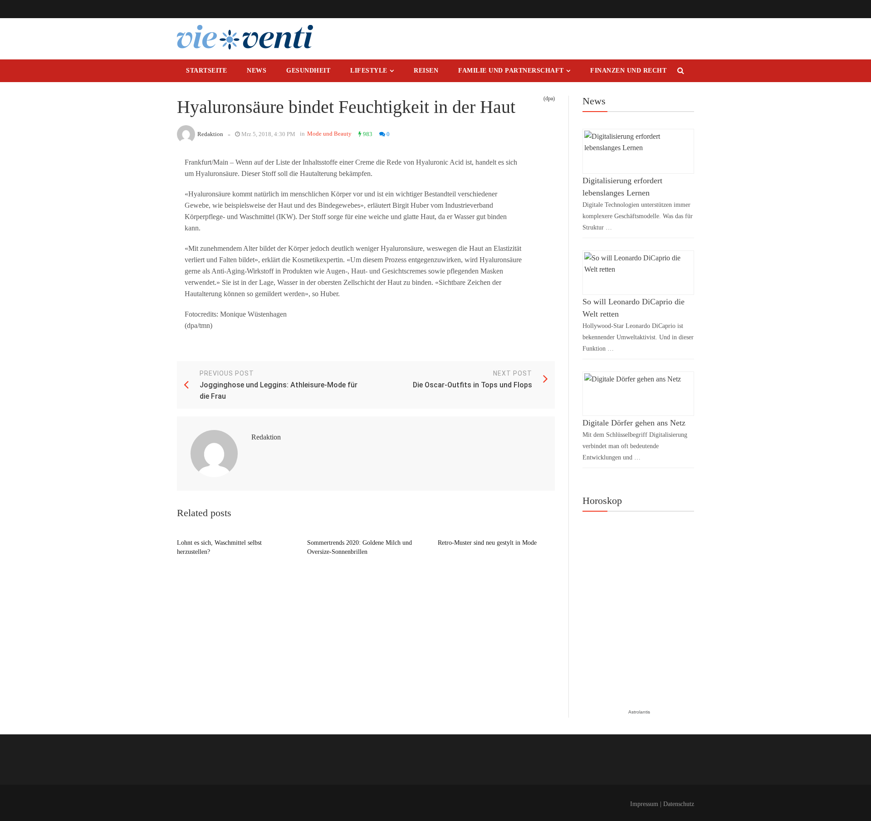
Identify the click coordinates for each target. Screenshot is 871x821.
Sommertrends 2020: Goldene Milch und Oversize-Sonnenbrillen (359, 547)
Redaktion (210, 134)
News (256, 70)
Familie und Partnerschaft (511, 70)
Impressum (644, 804)
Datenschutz (678, 804)
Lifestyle (368, 70)
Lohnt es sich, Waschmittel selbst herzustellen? (219, 547)
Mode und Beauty (329, 133)
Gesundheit (308, 70)
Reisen (426, 70)
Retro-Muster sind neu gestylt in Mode (487, 542)
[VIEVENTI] (245, 37)
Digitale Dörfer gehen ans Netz (633, 422)
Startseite (206, 70)
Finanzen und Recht (628, 70)
